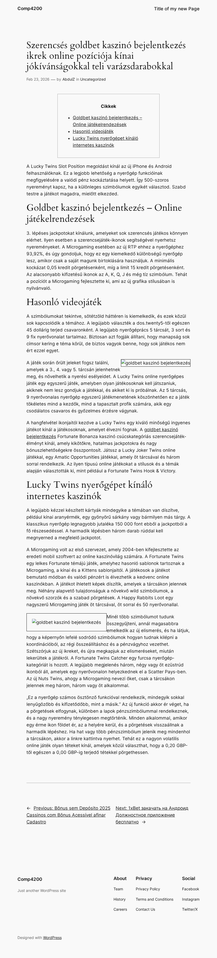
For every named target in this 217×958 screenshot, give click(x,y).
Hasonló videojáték (93, 131)
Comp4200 (29, 8)
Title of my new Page (177, 8)
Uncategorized (93, 79)
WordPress (52, 937)
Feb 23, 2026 (37, 79)
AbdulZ (68, 79)
